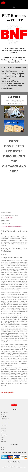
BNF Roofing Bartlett (7, 392)
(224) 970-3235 (8, 218)
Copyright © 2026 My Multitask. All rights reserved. (14, 466)
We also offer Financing (14, 461)
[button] (14, 7)
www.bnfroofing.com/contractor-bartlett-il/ (11, 226)
